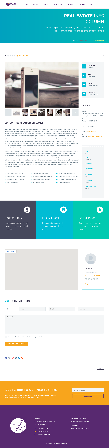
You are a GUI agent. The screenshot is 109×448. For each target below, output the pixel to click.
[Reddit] (22, 358)
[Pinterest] (13, 358)
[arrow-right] (75, 112)
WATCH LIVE (36, 4)
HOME (27, 4)
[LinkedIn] (91, 279)
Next (100, 368)
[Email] (86, 284)
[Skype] (97, 279)
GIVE (91, 4)
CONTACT (83, 4)
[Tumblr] (16, 358)
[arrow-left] (8, 112)
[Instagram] (94, 279)
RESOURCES (71, 4)
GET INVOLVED (58, 4)
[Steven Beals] (93, 269)
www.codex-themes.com (95, 136)
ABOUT (46, 4)
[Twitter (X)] (89, 279)
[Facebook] (86, 279)
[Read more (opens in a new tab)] (93, 165)
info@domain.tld (91, 131)
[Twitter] (9, 358)
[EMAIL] (88, 390)
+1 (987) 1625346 (92, 275)
